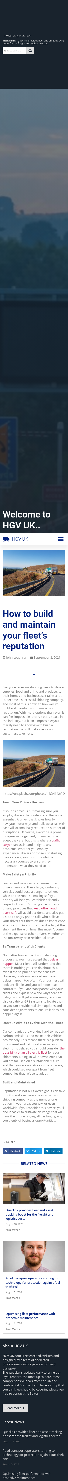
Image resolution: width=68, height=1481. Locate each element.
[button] (60, 539)
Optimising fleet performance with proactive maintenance (30, 1316)
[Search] (30, 50)
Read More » (12, 1229)
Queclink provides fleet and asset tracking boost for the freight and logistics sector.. (33, 42)
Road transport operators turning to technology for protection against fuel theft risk (32, 1282)
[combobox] (15, 50)
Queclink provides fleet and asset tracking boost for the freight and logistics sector (29, 1214)
